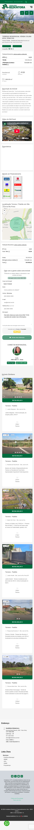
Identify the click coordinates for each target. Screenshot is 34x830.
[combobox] (17, 284)
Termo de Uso (17, 800)
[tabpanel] (17, 22)
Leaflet (21, 239)
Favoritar (7, 46)
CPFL (5, 761)
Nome (3, 287)
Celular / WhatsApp (7, 293)
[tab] (22, 13)
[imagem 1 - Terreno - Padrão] (17, 388)
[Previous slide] (3, 22)
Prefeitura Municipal (9, 757)
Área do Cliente (9, 1)
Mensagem (5, 312)
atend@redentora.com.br (12, 737)
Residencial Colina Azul (17, 40)
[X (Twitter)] (15, 776)
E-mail (4, 299)
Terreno (4, 40)
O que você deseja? (7, 281)
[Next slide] (31, 22)
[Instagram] (22, 776)
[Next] (30, 388)
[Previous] (4, 388)
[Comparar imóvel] (31, 382)
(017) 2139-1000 (18, 1)
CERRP (5, 763)
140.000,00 (28, 60)
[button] (26, 1)
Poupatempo (7, 765)
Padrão (8, 40)
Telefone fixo (8, 305)
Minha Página (11, 362)
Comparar (18, 46)
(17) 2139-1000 (10, 735)
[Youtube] (18, 776)
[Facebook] (12, 776)
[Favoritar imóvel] (31, 380)
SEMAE (5, 759)
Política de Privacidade (17, 798)
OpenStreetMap (28, 239)
